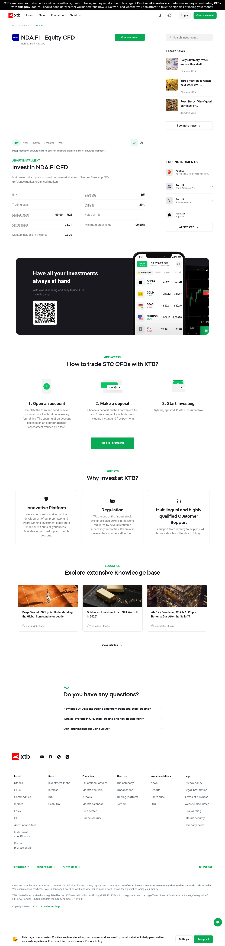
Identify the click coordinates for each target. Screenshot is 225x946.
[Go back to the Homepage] (13, 25)
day (16, 142)
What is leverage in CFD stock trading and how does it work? (103, 718)
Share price (158, 797)
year (61, 142)
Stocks (18, 783)
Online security (91, 818)
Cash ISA (54, 804)
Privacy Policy (93, 941)
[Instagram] (67, 756)
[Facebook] (50, 756)
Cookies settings (50, 906)
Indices (18, 804)
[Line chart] (134, 142)
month (36, 142)
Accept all (203, 939)
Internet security (195, 818)
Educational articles (94, 783)
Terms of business (196, 797)
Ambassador (125, 790)
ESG (153, 804)
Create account (205, 15)
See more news (187, 125)
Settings (184, 939)
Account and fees (25, 825)
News (154, 783)
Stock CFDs (25, 25)
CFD (17, 818)
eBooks (87, 797)
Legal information (196, 790)
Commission (20, 224)
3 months (49, 142)
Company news (194, 825)
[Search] (159, 15)
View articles (110, 645)
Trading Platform (127, 797)
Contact (121, 804)
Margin (89, 204)
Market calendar (92, 804)
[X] (58, 756)
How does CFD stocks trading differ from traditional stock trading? (107, 708)
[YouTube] (42, 756)
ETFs (17, 790)
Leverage (90, 194)
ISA (50, 797)
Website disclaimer (197, 804)
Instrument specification (22, 834)
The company (125, 783)
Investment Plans (59, 783)
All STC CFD (187, 227)
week (25, 142)
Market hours (20, 214)
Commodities (22, 797)
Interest (53, 790)
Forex (17, 811)
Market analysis (92, 790)
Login (184, 15)
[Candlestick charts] (141, 142)
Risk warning (193, 811)
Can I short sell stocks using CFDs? (86, 728)
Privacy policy (193, 783)
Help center (89, 811)
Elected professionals (22, 845)
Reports (155, 790)
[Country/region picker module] (169, 15)
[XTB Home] (14, 15)
